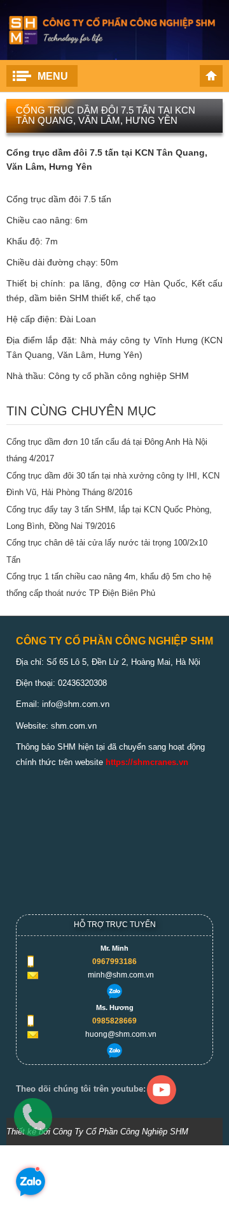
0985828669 (114, 1020)
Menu (53, 76)
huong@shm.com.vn (120, 1034)
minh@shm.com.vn (121, 974)
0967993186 (114, 961)
